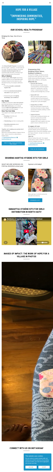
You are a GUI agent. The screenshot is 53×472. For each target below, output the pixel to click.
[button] (3, 2)
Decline (31, 467)
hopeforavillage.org (6, 139)
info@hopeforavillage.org (9, 137)
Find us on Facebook (37, 149)
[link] (50, 2)
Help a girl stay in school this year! (13, 143)
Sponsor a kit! (35, 200)
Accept (44, 467)
